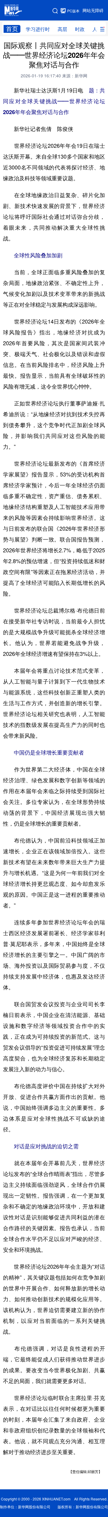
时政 (80, 29)
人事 (97, 29)
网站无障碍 (93, 10)
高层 (62, 29)
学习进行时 (38, 29)
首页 (12, 29)
